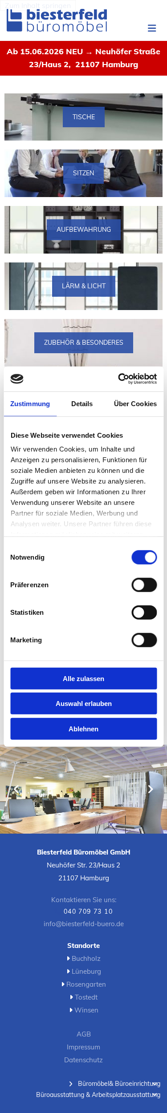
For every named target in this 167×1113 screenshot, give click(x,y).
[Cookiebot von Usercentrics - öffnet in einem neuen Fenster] (119, 379)
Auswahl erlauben (84, 703)
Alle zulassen (83, 678)
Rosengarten (86, 984)
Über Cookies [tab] (135, 403)
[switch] (144, 584)
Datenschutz (83, 1060)
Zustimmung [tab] (30, 403)
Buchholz (86, 958)
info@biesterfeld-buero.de (84, 923)
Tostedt (86, 997)
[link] (70, 1084)
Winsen (86, 1010)
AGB (84, 1034)
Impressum (83, 1047)
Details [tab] (82, 403)
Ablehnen (83, 728)
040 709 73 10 (88, 911)
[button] (147, 29)
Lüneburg (86, 971)
